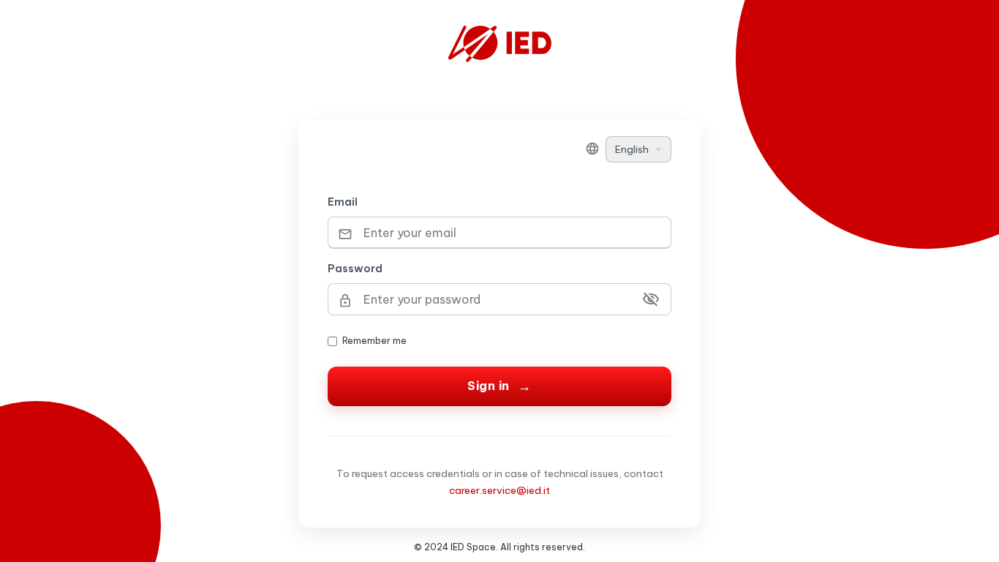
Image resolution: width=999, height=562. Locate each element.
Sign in (488, 385)
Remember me (374, 340)
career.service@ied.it (499, 490)
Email (343, 202)
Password (355, 268)
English (632, 149)
